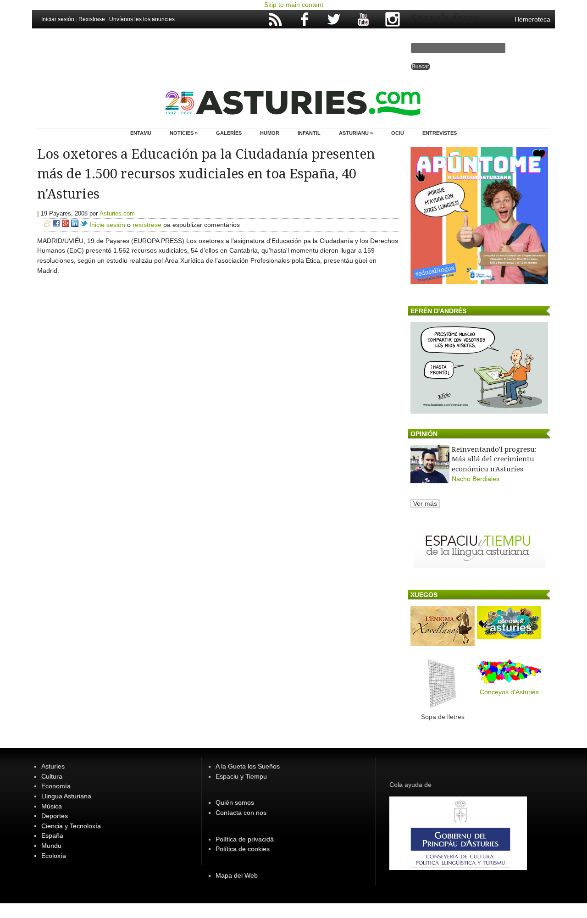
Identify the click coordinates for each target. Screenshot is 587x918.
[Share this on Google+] (65, 224)
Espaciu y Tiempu (241, 776)
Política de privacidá (245, 839)
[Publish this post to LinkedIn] (74, 224)
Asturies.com (117, 213)
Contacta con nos (241, 812)
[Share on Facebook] (56, 224)
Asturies (53, 766)
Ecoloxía (53, 855)
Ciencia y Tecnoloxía (71, 826)
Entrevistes (439, 133)
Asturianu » (356, 133)
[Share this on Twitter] (84, 224)
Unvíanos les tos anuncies (142, 19)
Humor (269, 133)
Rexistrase (91, 19)
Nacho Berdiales (475, 478)
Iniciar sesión (57, 19)
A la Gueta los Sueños (248, 766)
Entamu (140, 133)
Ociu (397, 133)
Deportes (54, 815)
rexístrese (147, 224)
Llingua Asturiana (66, 796)
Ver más (425, 503)
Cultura (51, 776)
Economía (56, 786)
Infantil (309, 133)
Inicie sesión (107, 224)
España (52, 835)
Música (51, 806)
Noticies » (184, 133)
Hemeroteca (532, 19)
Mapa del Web (237, 875)
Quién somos (235, 802)
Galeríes (229, 133)
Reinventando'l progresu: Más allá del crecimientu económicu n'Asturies (494, 459)
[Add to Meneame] (47, 224)
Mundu (51, 845)
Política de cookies (243, 848)
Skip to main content (293, 4)
